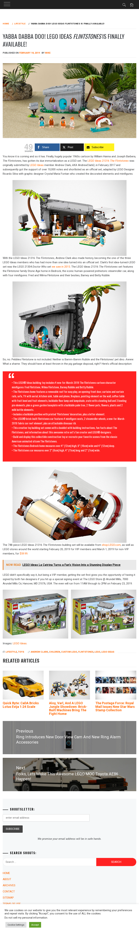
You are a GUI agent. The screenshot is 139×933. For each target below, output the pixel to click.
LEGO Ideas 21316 (99, 160)
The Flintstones (119, 160)
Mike (47, 53)
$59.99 (24, 553)
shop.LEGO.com (111, 545)
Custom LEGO (69, 652)
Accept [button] (35, 924)
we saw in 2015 (61, 266)
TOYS (21, 652)
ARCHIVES (9, 885)
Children (54, 652)
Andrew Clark (39, 652)
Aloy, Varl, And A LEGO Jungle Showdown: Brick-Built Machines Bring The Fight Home (68, 708)
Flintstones (85, 652)
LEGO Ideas (37, 165)
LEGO (97, 652)
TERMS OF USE (12, 903)
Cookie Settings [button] (16, 924)
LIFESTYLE (11, 652)
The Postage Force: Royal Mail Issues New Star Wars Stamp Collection (115, 706)
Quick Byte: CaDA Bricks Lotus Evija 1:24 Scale (21, 705)
